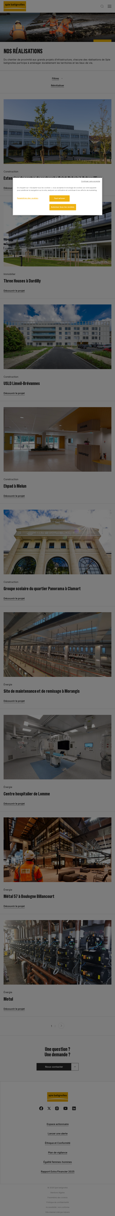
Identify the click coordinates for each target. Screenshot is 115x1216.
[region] (57, 196)
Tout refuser (59, 198)
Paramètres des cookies (27, 198)
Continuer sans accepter (90, 181)
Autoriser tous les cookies (62, 207)
